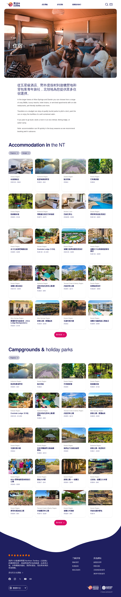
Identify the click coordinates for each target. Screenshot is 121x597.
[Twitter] (20, 579)
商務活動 (96, 566)
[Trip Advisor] (30, 579)
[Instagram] (15, 579)
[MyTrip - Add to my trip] (31, 160)
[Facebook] (10, 579)
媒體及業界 (97, 562)
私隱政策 (75, 566)
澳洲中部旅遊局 (99, 573)
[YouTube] (25, 579)
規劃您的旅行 (76, 4)
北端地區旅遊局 (99, 570)
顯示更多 (59, 334)
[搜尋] (106, 4)
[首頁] (13, 4)
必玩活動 (60, 4)
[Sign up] (111, 4)
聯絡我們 (75, 562)
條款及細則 (76, 570)
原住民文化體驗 (15, 572)
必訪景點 (45, 4)
